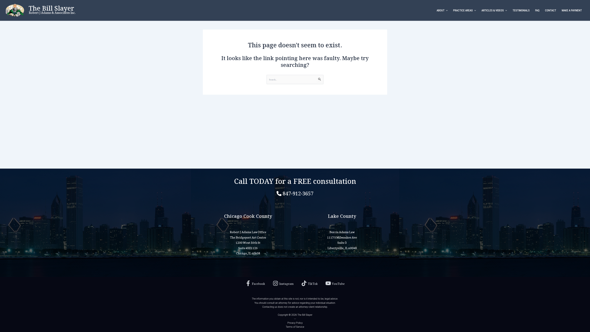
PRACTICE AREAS (463, 10)
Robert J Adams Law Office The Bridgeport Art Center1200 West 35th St (248, 237)
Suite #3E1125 (248, 247)
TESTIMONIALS (521, 10)
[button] (446, 10)
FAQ (537, 10)
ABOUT (440, 10)
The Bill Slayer (51, 8)
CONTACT (550, 10)
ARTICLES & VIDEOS (493, 10)
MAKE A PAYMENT (572, 10)
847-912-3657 (298, 193)
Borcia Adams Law (342, 231)
